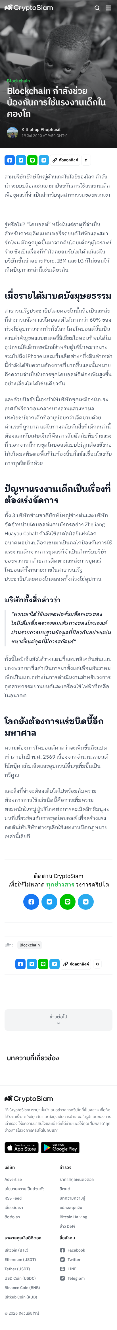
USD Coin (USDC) (20, 1278)
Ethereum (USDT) (20, 1260)
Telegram (76, 1278)
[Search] (97, 8)
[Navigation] (108, 8)
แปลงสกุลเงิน (71, 1208)
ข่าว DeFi (67, 1226)
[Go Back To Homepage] (29, 8)
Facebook (76, 1250)
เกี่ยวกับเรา (14, 1208)
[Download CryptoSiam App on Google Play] (60, 1147)
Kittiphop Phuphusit (41, 130)
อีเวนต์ (65, 1189)
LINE (72, 1269)
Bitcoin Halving (73, 1217)
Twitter (74, 1260)
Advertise (13, 1180)
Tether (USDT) (17, 1269)
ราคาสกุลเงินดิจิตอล (77, 1180)
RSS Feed (13, 1198)
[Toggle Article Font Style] (86, 160)
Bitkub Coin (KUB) (21, 1297)
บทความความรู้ (72, 1198)
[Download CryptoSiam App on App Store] (22, 1147)
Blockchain (18, 81)
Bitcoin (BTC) (16, 1250)
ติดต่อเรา (12, 1217)
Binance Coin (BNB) (22, 1288)
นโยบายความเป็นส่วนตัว (24, 1189)
